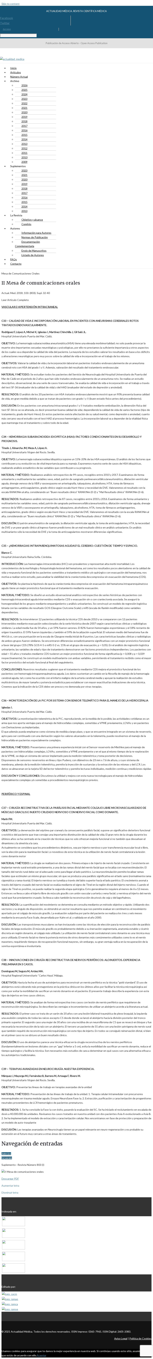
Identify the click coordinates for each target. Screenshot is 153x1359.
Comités (26, 224)
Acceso (7, 29)
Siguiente (6, 1158)
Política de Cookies (140, 1338)
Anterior (6, 1153)
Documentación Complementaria (27, 244)
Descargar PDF (10, 1178)
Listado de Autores (32, 255)
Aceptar (41, 1355)
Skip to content (10, 3)
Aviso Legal (120, 1338)
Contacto (15, 263)
